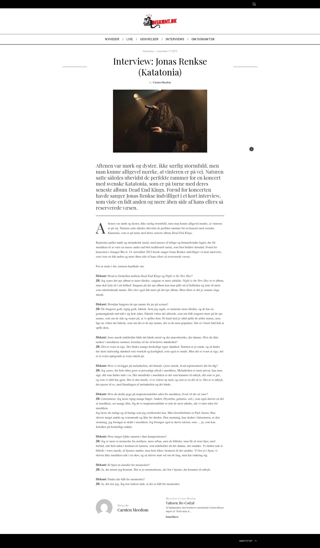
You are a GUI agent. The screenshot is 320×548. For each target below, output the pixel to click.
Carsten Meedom (162, 82)
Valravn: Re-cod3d (180, 503)
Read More (172, 517)
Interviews (148, 51)
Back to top (246, 541)
